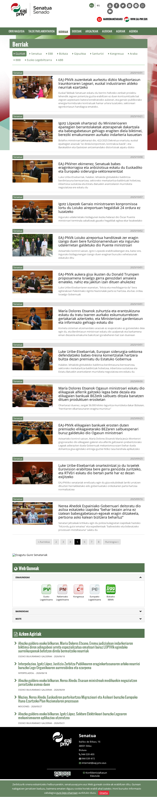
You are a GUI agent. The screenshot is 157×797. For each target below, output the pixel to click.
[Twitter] (123, 5)
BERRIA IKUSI (26, 95)
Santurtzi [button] (97, 53)
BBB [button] (18, 60)
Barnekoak (22, 611)
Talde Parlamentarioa (41, 31)
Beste (18, 618)
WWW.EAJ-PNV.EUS (138, 18)
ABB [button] (60, 60)
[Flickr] (129, 5)
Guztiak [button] (20, 53)
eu (91, 5)
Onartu (104, 793)
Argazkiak (91, 31)
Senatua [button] (36, 53)
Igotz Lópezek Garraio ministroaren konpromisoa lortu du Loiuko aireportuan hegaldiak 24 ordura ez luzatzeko (99, 208)
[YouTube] (110, 5)
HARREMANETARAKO (113, 18)
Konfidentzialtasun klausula (96, 774)
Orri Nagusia (17, 31)
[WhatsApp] (142, 5)
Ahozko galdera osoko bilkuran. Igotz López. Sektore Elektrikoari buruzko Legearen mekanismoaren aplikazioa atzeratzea (72, 715)
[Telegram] (136, 5)
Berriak (63, 31)
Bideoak (77, 31)
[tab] (78, 577)
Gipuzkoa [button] (79, 53)
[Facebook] (116, 5)
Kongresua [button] (116, 53)
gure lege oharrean (67, 793)
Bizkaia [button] (63, 53)
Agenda (133, 31)
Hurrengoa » (112, 541)
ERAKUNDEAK (23, 577)
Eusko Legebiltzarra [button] (39, 60)
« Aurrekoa (44, 541)
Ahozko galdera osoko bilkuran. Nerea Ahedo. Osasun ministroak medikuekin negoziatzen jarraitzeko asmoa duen (77, 682)
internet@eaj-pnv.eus (94, 763)
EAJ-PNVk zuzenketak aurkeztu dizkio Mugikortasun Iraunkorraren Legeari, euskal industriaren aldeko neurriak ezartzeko (99, 83)
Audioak (107, 31)
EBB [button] (50, 53)
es (98, 5)
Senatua (87, 735)
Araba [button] (133, 53)
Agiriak (120, 31)
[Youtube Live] (110, 11)
